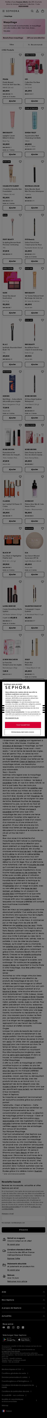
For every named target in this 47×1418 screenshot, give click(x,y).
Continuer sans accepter (13, 684)
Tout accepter (23, 725)
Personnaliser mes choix (22, 732)
